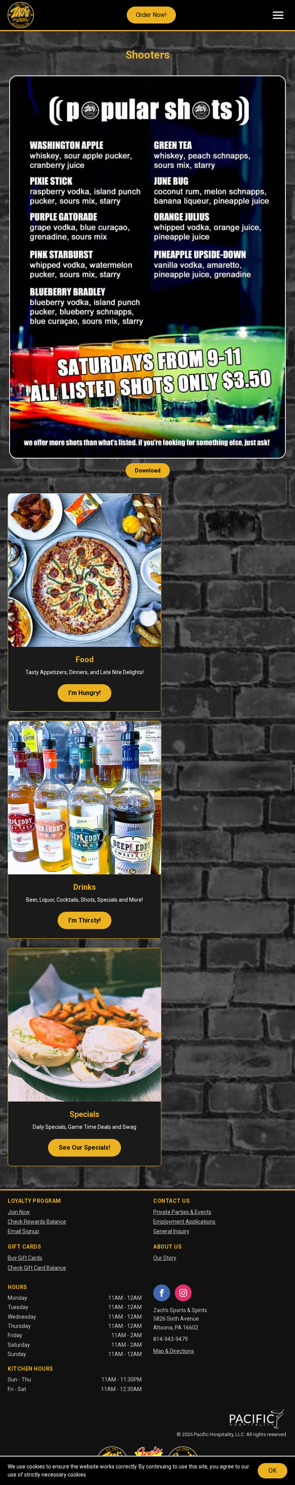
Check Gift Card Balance (37, 1268)
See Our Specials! (84, 1147)
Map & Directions (173, 1351)
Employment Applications (184, 1222)
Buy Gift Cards (25, 1258)
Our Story (164, 1258)
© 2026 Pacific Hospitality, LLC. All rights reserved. (232, 1434)
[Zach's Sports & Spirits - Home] (21, 15)
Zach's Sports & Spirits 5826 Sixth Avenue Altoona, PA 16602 (180, 1319)
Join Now (19, 1212)
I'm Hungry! (84, 692)
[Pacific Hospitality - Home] (256, 1419)
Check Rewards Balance (37, 1222)
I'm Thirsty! (84, 920)
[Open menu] (278, 15)
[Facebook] (161, 1292)
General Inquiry (171, 1231)
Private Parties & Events (182, 1212)
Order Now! (151, 14)
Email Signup (23, 1231)
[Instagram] (183, 1292)
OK (272, 1470)
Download (148, 470)
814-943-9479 (170, 1339)
